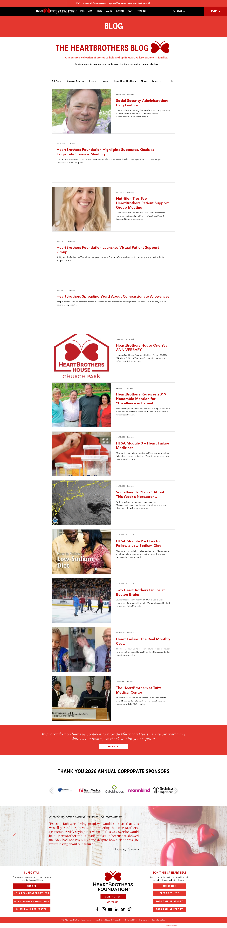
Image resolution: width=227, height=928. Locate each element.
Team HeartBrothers (125, 81)
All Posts (56, 81)
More (155, 81)
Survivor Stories (75, 81)
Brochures (145, 920)
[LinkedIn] (116, 909)
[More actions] (170, 94)
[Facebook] (97, 909)
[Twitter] (123, 909)
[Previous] (14, 835)
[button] (90, 11)
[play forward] (176, 790)
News (144, 81)
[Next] (212, 835)
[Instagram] (103, 909)
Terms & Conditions (101, 920)
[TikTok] (129, 909)
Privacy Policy (119, 920)
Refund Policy (132, 920)
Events (92, 81)
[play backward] (51, 790)
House (105, 81)
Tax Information (158, 920)
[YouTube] (110, 909)
